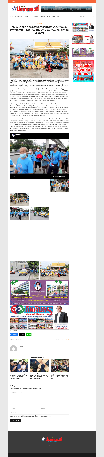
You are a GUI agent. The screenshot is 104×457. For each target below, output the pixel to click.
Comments (18, 339)
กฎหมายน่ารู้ (42, 16)
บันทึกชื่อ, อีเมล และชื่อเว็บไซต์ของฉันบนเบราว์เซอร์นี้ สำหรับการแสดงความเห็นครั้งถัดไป (31, 416)
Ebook (53, 16)
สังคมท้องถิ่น (39, 23)
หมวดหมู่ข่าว (27, 16)
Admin (12, 339)
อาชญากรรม (35, 16)
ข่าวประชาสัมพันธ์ (18, 16)
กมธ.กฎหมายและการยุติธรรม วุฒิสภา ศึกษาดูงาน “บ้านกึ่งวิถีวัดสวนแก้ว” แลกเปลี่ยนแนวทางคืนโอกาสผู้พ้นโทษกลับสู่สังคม (59, 376)
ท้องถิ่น (48, 16)
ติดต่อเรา (13, 1)
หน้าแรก (11, 16)
